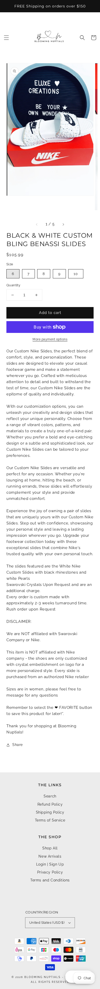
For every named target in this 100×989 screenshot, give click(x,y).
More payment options (50, 339)
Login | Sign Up (50, 864)
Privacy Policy (50, 872)
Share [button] (17, 745)
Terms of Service (50, 820)
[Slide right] (63, 224)
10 (76, 274)
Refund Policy (50, 804)
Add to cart (50, 312)
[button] (6, 37)
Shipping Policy (50, 812)
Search (50, 796)
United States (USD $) (46, 922)
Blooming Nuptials (42, 977)
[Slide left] (37, 224)
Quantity (13, 285)
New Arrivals (49, 856)
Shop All (50, 848)
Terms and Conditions (50, 880)
